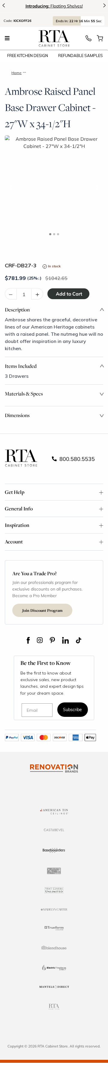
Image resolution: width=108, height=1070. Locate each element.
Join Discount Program (42, 610)
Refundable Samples (80, 55)
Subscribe (72, 710)
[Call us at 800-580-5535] (88, 40)
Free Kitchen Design (27, 55)
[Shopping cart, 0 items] (100, 40)
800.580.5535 (76, 458)
